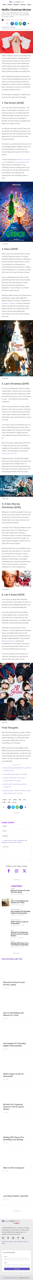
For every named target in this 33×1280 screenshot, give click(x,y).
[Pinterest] (18, 1238)
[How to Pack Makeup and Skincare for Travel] (5, 902)
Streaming (13, 27)
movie (24, 799)
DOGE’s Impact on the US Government (19, 922)
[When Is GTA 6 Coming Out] (16, 1156)
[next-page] (6, 1205)
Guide (12, 899)
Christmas (4, 799)
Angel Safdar (7, 19)
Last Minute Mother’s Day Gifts (15, 1196)
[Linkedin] (24, 23)
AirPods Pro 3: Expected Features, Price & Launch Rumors (19, 934)
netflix (9, 802)
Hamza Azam (14, 925)
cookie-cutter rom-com (9, 453)
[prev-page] (3, 1205)
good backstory (10, 641)
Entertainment (5, 27)
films (10, 799)
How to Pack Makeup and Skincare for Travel (19, 901)
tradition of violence (9, 303)
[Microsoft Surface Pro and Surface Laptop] (5, 892)
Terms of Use (12, 1241)
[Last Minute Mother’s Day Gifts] (16, 1185)
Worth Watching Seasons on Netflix (15, 774)
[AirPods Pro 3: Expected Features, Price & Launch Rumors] (5, 934)
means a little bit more (21, 162)
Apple (12, 930)
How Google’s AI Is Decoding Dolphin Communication (20, 912)
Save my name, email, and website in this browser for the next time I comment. (14, 841)
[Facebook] (12, 23)
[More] (28, 23)
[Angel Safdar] (3, 20)
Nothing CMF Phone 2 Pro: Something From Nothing (20, 944)
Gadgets (13, 888)
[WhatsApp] (20, 23)
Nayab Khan (14, 894)
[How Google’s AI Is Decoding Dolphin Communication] (5, 913)
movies (4, 802)
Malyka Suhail (14, 904)
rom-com (14, 802)
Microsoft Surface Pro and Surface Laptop (20, 891)
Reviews (13, 941)
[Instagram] (16, 871)
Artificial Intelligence (16, 909)
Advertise (20, 1241)
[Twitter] (16, 23)
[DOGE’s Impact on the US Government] (5, 923)
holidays (15, 799)
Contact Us (5, 1241)
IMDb (20, 799)
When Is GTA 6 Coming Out (13, 1168)
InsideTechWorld (13, 1278)
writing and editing (16, 556)
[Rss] (23, 1238)
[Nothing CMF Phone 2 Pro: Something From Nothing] (5, 945)
